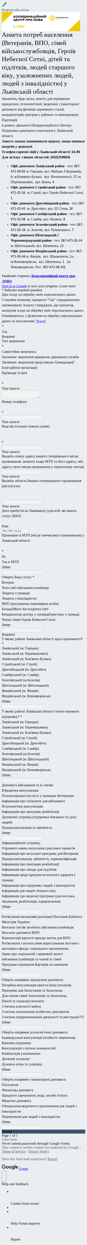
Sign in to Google (14, 286)
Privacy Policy (39, 1151)
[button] (43, 7)
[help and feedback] (4, 1176)
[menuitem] (48, 1198)
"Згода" (40, 321)
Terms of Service (14, 1151)
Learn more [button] (67, 286)
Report (52, 1159)
